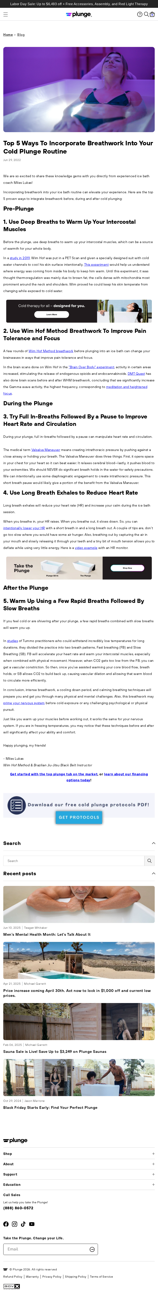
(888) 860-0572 (18, 1208)
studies (12, 641)
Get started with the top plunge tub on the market (54, 774)
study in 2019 (20, 258)
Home (8, 35)
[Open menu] (22, 14)
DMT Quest (136, 374)
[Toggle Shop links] (153, 1153)
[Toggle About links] (153, 1164)
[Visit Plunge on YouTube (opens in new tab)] (32, 1225)
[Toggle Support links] (153, 1174)
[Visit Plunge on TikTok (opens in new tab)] (23, 1225)
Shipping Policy (75, 1276)
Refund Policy (12, 1276)
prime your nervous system (24, 703)
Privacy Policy (52, 1276)
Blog (21, 35)
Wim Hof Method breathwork (51, 351)
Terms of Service (101, 1276)
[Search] (146, 14)
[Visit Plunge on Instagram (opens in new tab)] (14, 1225)
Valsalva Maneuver (45, 450)
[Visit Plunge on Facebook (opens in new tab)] (6, 1225)
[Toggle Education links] (153, 1184)
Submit (92, 1249)
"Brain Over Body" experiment (91, 367)
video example (86, 548)
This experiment (96, 264)
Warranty (32, 1276)
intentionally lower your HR (24, 528)
